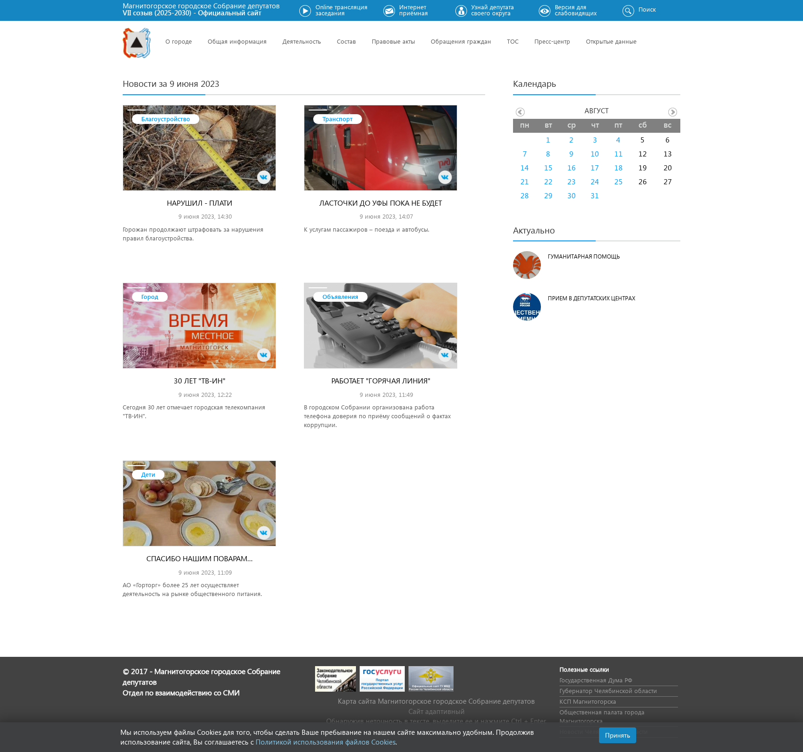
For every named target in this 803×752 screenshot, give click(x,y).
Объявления (340, 296)
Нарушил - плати (199, 202)
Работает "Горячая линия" (380, 380)
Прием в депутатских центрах (591, 298)
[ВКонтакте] (264, 177)
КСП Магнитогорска (587, 701)
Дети (148, 474)
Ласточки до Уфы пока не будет (380, 202)
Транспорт (338, 119)
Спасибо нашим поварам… (199, 558)
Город (149, 296)
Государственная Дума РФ (595, 680)
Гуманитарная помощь (584, 256)
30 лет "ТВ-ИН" (199, 380)
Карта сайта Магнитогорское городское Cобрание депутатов (436, 701)
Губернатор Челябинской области (608, 690)
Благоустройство (165, 119)
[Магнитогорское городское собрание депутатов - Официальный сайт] (137, 43)
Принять (617, 735)
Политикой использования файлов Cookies (325, 741)
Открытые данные (611, 41)
